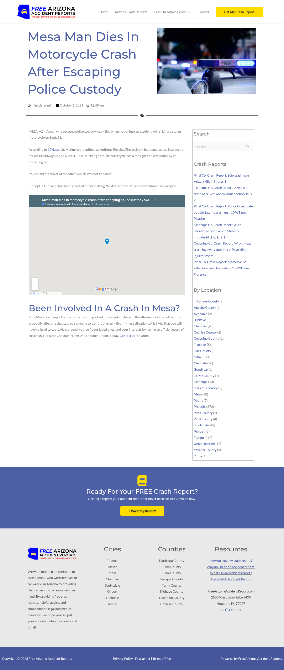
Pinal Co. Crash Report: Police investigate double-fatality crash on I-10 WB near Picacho (223, 212)
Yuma (198, 456)
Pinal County (203, 419)
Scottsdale (201, 425)
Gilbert (199, 357)
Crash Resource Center (170, 12)
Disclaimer (142, 658)
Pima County (203, 413)
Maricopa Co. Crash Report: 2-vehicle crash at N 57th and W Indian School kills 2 (223, 194)
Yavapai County (205, 450)
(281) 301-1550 (231, 610)
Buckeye (200, 320)
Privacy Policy (123, 658)
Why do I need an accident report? (231, 567)
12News (53, 149)
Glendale (200, 363)
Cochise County (205, 332)
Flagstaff (200, 344)
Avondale (200, 314)
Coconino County (206, 338)
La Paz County (204, 376)
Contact (203, 12)
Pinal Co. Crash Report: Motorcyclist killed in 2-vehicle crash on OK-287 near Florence (222, 268)
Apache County (205, 307)
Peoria (198, 400)
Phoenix (200, 406)
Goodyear (201, 369)
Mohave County (206, 301)
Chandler (200, 326)
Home (103, 12)
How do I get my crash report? (231, 560)
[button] (239, 12)
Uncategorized (204, 443)
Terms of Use (162, 658)
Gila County (202, 351)
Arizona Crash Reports (131, 12)
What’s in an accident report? (231, 573)
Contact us (127, 336)
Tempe (198, 431)
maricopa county (206, 388)
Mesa (198, 394)
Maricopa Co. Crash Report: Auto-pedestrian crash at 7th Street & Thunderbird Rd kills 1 (218, 231)
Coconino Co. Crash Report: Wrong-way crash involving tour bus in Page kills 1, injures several (222, 249)
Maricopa (200, 382)
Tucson (199, 437)
